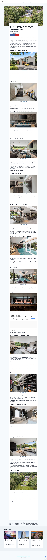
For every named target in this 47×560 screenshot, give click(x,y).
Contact (29, 556)
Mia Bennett (12, 31)
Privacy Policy (22, 556)
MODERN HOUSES (21, 0)
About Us (18, 556)
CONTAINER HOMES (28, 0)
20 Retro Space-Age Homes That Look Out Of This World (9, 541)
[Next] (41, 539)
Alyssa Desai (34, 545)
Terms (26, 556)
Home (14, 0)
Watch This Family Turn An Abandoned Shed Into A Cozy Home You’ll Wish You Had (15, 523)
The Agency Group (24, 101)
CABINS (16, 0)
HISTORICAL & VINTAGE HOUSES (27, 2)
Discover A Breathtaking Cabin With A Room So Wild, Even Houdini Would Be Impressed (31, 523)
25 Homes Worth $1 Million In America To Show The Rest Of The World (23, 541)
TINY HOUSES (34, 0)
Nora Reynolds (8, 544)
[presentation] (10, 535)
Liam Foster (20, 544)
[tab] (22, 548)
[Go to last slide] (5, 539)
